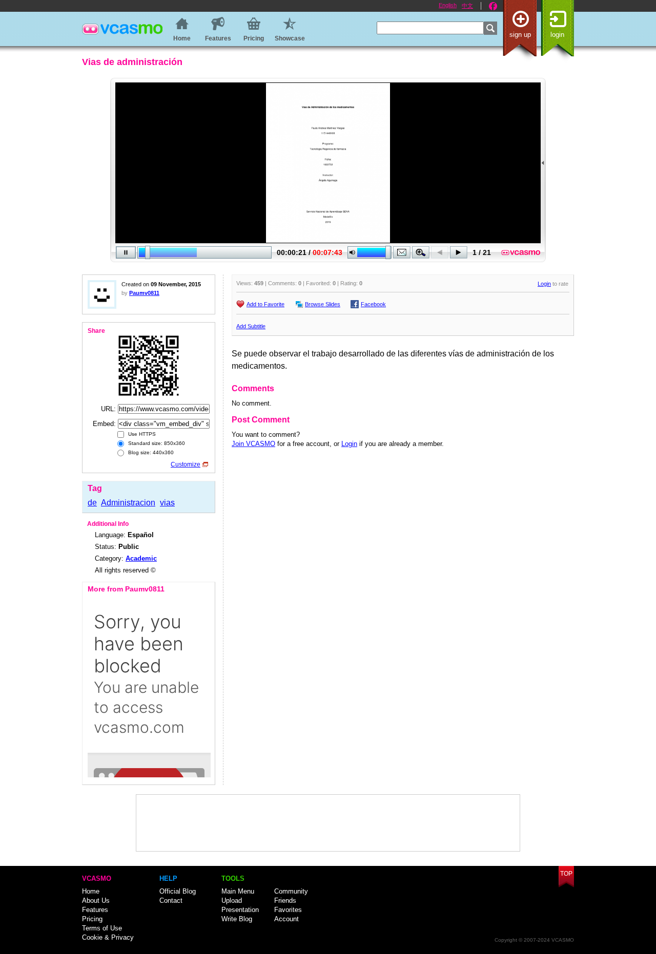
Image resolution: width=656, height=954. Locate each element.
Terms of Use (102, 928)
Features (95, 910)
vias (167, 502)
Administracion (128, 502)
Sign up (520, 34)
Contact (170, 900)
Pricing (92, 919)
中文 (467, 6)
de (92, 502)
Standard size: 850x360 (156, 443)
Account (286, 919)
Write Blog (236, 919)
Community (291, 891)
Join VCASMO (253, 444)
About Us (96, 900)
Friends (285, 900)
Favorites (288, 910)
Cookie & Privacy (108, 937)
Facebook (493, 6)
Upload (231, 900)
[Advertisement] (328, 823)
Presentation (240, 910)
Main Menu (237, 891)
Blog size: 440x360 (150, 452)
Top (566, 873)
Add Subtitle (250, 326)
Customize (185, 464)
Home (90, 891)
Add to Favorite (265, 304)
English (448, 5)
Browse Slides (322, 304)
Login (557, 34)
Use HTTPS (141, 434)
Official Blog (177, 891)
